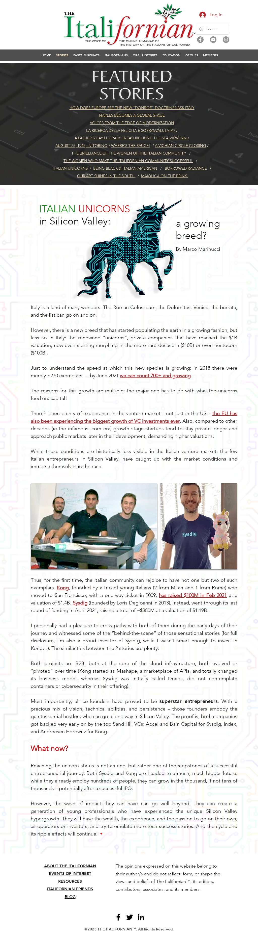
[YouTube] (213, 39)
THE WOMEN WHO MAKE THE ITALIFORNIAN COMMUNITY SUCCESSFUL (128, 160)
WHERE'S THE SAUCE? (130, 145)
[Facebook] (200, 39)
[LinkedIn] (141, 917)
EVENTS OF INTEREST (70, 873)
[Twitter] (129, 917)
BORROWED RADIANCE (186, 168)
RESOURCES (70, 881)
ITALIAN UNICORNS (70, 168)
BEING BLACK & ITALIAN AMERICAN (125, 168)
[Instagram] (226, 39)
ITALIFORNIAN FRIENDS (70, 889)
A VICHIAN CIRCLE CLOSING (180, 145)
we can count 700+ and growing (155, 375)
